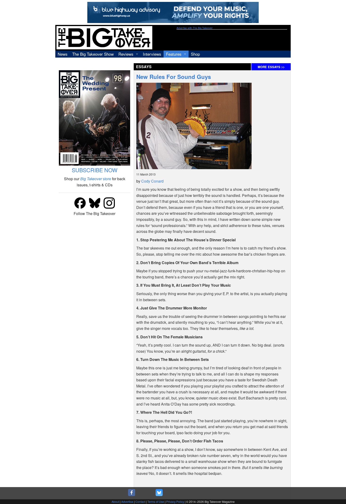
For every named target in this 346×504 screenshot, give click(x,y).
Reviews (125, 54)
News (63, 54)
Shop (195, 54)
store (95, 178)
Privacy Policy (175, 502)
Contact (140, 502)
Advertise (127, 502)
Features (173, 54)
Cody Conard (152, 181)
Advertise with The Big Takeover (195, 28)
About (115, 502)
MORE (271, 67)
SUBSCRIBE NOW (94, 170)
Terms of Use (155, 502)
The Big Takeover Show (93, 54)
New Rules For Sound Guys (173, 77)
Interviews (152, 54)
